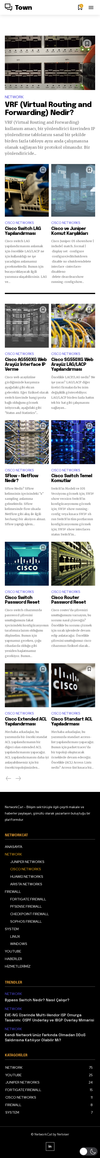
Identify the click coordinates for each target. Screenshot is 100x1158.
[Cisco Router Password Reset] (73, 564)
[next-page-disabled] (18, 778)
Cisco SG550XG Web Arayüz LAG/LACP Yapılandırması (72, 365)
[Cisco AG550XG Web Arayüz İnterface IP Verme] (27, 326)
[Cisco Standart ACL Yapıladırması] (73, 685)
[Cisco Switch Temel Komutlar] (73, 442)
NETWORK (14, 96)
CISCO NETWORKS (19, 223)
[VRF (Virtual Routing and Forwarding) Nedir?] (50, 63)
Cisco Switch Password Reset (22, 600)
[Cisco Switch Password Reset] (27, 564)
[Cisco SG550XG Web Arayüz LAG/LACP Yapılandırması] (73, 326)
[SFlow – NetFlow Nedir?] (27, 442)
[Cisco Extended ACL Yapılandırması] (27, 685)
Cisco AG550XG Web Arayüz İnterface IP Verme (26, 365)
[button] (88, 1151)
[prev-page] (8, 778)
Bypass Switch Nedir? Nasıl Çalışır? (37, 1000)
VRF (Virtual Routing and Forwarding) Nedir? (48, 109)
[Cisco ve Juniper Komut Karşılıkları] (73, 190)
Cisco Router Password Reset (68, 600)
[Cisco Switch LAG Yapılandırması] (27, 190)
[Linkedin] (50, 1146)
